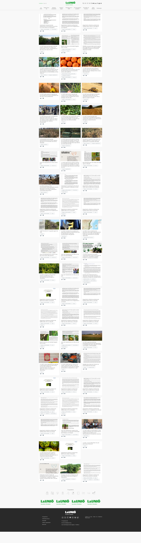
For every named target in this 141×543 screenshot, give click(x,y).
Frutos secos (64, 191)
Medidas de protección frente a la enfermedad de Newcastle (91, 365)
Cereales (85, 121)
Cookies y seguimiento (46, 522)
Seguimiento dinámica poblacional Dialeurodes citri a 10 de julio (69, 409)
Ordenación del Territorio (88, 237)
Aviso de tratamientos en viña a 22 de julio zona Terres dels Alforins (48, 255)
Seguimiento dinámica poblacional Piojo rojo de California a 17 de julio (69, 321)
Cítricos (63, 51)
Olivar (68, 51)
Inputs (42, 51)
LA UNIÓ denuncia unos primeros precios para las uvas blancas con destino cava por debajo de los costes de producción (92, 70)
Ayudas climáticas (44, 144)
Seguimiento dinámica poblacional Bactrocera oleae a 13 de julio (48, 389)
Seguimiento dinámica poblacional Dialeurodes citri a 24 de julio (69, 210)
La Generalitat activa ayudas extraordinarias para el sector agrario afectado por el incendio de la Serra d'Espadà (48, 141)
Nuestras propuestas (54, 8)
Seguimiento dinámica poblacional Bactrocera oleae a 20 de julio (48, 300)
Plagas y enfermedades (45, 29)
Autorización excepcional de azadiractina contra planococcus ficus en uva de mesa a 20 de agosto (48, 26)
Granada (47, 413)
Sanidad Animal (91, 367)
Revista (42, 234)
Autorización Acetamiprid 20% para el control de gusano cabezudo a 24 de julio (70, 187)
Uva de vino (86, 73)
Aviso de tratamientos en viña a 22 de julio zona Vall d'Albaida (70, 255)
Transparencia (44, 516)
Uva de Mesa (53, 29)
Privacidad (44, 520)
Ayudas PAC (86, 99)
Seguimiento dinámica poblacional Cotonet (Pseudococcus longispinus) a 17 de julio (70, 300)
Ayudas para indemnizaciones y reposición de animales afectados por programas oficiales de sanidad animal (92, 276)
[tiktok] (78, 517)
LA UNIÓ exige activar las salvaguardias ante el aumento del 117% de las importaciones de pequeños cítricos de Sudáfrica (70, 70)
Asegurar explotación (53, 74)
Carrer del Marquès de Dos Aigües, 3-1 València (70, 524)
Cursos (85, 445)
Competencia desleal (66, 75)
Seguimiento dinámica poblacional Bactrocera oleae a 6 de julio (69, 453)
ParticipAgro (99, 8)
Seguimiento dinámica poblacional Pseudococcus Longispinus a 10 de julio (92, 409)
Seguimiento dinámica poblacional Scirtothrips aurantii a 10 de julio (48, 409)
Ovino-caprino (86, 280)
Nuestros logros (61, 8)
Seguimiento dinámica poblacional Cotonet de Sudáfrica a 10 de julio (69, 389)
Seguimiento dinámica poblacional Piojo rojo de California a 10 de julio (91, 389)
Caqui (74, 29)
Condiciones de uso (45, 518)
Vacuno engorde (87, 282)
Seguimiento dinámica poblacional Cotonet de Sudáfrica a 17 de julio (91, 321)
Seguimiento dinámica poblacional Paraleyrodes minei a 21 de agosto (91, 26)
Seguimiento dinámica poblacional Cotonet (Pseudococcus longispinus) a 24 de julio (49, 210)
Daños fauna (86, 435)
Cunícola (93, 279)
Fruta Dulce (75, 190)
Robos (63, 369)
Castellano (41, 3)
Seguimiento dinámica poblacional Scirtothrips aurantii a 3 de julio (91, 475)
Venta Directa (93, 8)
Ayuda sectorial (86, 279)
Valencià (45, 3)
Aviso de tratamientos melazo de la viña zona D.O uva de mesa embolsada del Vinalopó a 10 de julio (70, 431)
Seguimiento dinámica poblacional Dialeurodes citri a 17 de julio (48, 321)
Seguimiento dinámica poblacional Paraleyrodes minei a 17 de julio (91, 300)
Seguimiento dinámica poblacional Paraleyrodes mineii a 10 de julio (48, 431)
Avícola (85, 367)
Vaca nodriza (93, 280)
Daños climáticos (44, 74)
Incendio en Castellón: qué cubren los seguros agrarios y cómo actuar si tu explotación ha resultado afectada (91, 140)
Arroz (74, 49)
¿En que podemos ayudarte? (77, 8)
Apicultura (64, 236)
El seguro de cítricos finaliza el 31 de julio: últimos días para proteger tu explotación (69, 476)
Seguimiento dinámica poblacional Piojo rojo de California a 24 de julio (91, 186)
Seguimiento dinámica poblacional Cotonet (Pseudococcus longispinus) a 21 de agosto (70, 26)
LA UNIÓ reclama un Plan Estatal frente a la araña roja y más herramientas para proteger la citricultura (47, 276)
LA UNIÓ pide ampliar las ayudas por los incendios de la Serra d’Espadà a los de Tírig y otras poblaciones (49, 95)
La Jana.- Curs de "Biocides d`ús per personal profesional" (91, 443)
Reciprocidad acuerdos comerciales (68, 73)
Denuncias (44, 524)
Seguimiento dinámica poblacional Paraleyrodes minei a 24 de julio (91, 210)
